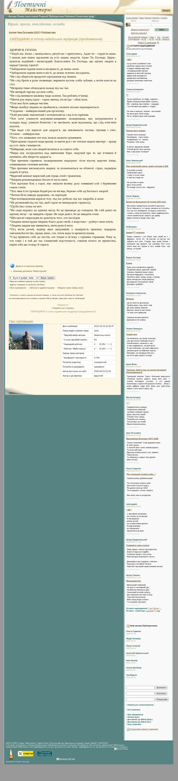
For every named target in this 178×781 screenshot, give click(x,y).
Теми (141, 18)
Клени (129, 263)
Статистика (82, 16)
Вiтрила (130, 299)
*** (127, 95)
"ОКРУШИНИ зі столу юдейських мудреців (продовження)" (62, 311)
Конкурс (156, 18)
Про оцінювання (18, 288)
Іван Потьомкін (133, 433)
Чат (158, 37)
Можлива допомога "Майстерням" (30, 271)
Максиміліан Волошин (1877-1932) (142, 439)
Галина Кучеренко (135, 89)
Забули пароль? (139, 33)
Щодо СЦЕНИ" (91, 743)
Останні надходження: (137, 608)
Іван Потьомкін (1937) (29, 32)
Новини (144, 37)
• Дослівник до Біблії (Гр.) (138, 722)
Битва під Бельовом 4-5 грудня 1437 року (146, 202)
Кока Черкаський (134, 160)
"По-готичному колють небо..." (141, 474)
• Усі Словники (133, 710)
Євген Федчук (132, 196)
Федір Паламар (133, 639)
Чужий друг (131, 334)
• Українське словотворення (139, 705)
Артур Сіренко (133, 575)
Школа (148, 18)
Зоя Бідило (131, 675)
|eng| (91, 16)
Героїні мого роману (136, 131)
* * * (127, 403)
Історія (166, 37)
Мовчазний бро (133, 581)
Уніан (151, 37)
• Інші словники (133, 724)
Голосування (131, 18)
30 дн (155, 608)
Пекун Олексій (133, 646)
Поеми (21, 16)
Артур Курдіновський (136, 125)
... (160, 608)
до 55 (151, 39)
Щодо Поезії (43, 743)
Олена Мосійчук (133, 668)
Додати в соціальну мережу (29, 266)
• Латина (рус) (132, 717)
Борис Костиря (133, 257)
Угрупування (133, 39)
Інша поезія (31, 16)
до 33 (144, 39)
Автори (12, 16)
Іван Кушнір (131, 660)
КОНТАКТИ (103, 743)
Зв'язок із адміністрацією (42, 288)
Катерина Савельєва (136, 293)
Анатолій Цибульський (137, 653)
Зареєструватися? (140, 29)
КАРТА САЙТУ (12, 743)
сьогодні (149, 611)
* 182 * (129, 59)
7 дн (150, 608)
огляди (59, 24)
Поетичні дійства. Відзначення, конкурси (67, 743)
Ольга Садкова (133, 468)
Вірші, (14, 24)
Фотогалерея (134, 37)
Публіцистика (56, 16)
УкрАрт (164, 18)
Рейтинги (70, 16)
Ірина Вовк (131, 364)
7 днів (157, 611)
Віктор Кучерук (133, 397)
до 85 (158, 39)
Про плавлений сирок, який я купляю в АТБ (147, 166)
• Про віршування (134, 715)
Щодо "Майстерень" (28, 743)
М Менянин (131, 227)
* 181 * (129, 510)
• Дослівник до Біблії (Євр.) (139, 719)
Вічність (166, 39)
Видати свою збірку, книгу (70, 288)
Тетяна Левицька (134, 329)
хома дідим (131, 54)
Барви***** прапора (135, 232)
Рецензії (43, 16)
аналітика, (42, 24)
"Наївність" (63, 304)
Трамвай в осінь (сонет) (137, 545)
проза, (26, 24)
